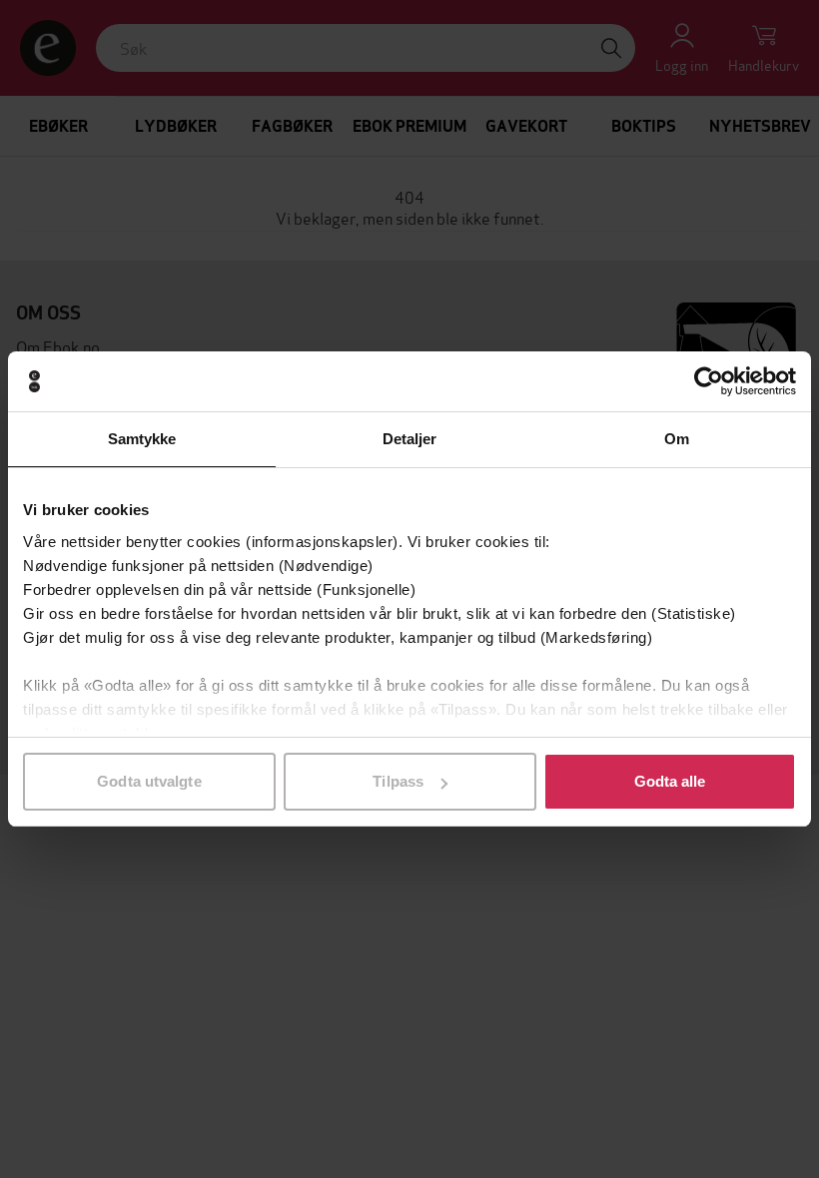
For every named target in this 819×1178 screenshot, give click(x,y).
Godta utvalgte (149, 781)
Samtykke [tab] (142, 438)
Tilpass (398, 781)
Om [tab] (676, 438)
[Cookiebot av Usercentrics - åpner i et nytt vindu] (708, 381)
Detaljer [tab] (410, 438)
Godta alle (670, 781)
